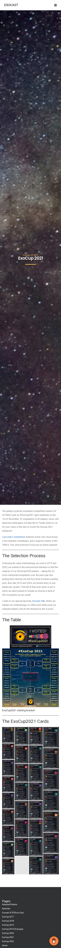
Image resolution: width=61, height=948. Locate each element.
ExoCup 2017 (8, 917)
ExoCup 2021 (8, 937)
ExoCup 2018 (8, 921)
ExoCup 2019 (8, 925)
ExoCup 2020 (8, 933)
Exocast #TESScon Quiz (13, 913)
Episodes (6, 908)
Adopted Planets (9, 904)
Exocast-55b (38, 601)
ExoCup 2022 (8, 941)
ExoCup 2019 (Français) (12, 929)
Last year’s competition (14, 537)
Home (5, 945)
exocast (11, 5)
